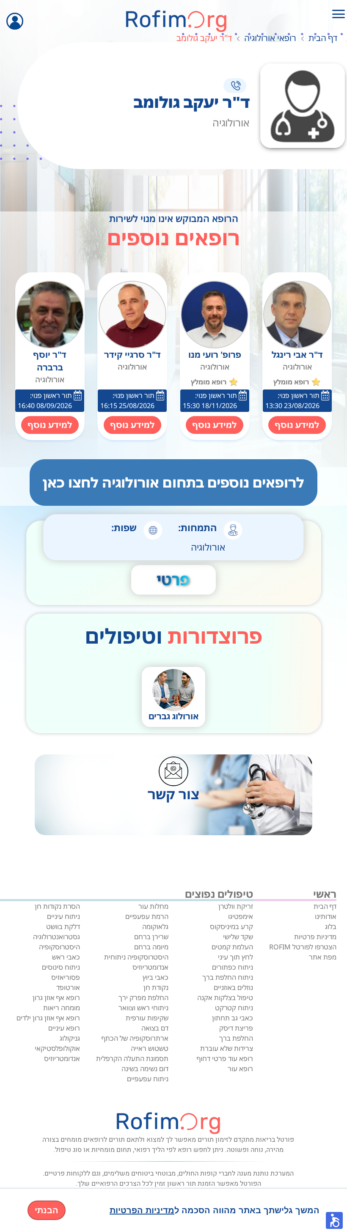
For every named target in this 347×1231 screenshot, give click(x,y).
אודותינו (325, 916)
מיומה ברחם (151, 946)
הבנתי (46, 1210)
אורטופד (68, 987)
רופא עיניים (64, 1028)
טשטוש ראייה (149, 1048)
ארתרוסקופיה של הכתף (135, 1038)
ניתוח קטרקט (234, 1007)
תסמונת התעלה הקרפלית (132, 1058)
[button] (334, 1220)
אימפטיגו (240, 916)
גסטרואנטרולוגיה (56, 936)
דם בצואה (154, 1028)
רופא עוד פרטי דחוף (225, 1058)
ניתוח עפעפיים (147, 1078)
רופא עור (240, 1068)
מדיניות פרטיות (315, 936)
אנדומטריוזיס (150, 967)
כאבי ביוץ (155, 977)
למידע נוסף (297, 424)
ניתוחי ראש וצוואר (143, 1007)
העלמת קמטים (232, 946)
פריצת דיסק (236, 1028)
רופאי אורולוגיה (270, 38)
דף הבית (322, 38)
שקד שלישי (238, 936)
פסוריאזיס (65, 977)
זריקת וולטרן (235, 906)
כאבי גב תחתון (232, 1018)
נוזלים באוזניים (233, 987)
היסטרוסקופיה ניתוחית (136, 957)
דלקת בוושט (63, 926)
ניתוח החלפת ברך (227, 977)
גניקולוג (70, 1038)
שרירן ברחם (151, 936)
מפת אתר (322, 957)
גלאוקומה (155, 926)
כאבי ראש (66, 957)
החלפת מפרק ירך (143, 997)
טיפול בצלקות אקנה (225, 997)
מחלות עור (153, 906)
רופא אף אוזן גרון (56, 997)
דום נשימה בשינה (144, 1068)
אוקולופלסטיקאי (57, 1048)
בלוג (330, 926)
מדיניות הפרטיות (142, 1210)
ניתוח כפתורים (232, 967)
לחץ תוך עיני (235, 957)
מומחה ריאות (61, 1007)
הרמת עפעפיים (146, 916)
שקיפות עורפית (147, 1018)
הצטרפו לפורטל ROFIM (302, 946)
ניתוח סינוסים (61, 967)
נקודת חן (155, 987)
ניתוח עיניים (63, 916)
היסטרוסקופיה (59, 946)
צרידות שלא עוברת (226, 1048)
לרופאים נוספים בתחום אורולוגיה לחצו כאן (173, 482)
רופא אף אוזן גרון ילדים (48, 1018)
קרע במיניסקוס (231, 926)
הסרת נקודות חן (57, 906)
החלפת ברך (236, 1038)
